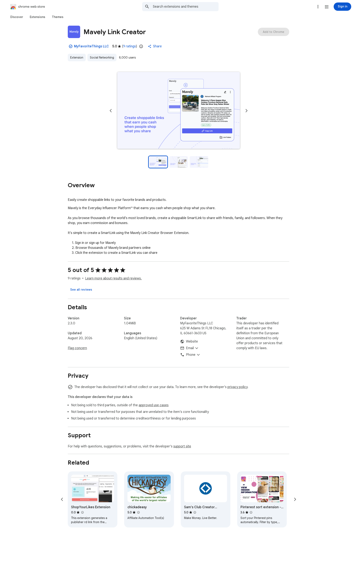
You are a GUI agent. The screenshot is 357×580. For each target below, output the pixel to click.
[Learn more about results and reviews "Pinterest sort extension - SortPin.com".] (251, 512)
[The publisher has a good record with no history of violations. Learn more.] (71, 46)
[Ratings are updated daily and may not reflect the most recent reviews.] (141, 46)
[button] (326, 7)
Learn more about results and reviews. (113, 278)
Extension (76, 57)
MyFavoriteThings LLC (91, 46)
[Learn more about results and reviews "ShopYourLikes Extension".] (82, 512)
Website (192, 341)
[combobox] (186, 6)
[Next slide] (246, 111)
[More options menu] (318, 6)
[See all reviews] (81, 290)
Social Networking (102, 57)
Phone (190, 355)
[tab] (16, 17)
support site (182, 446)
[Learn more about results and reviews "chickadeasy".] (138, 512)
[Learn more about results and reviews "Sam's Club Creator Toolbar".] (195, 512)
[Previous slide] (111, 111)
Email (190, 348)
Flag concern (77, 348)
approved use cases (154, 405)
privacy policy (237, 387)
